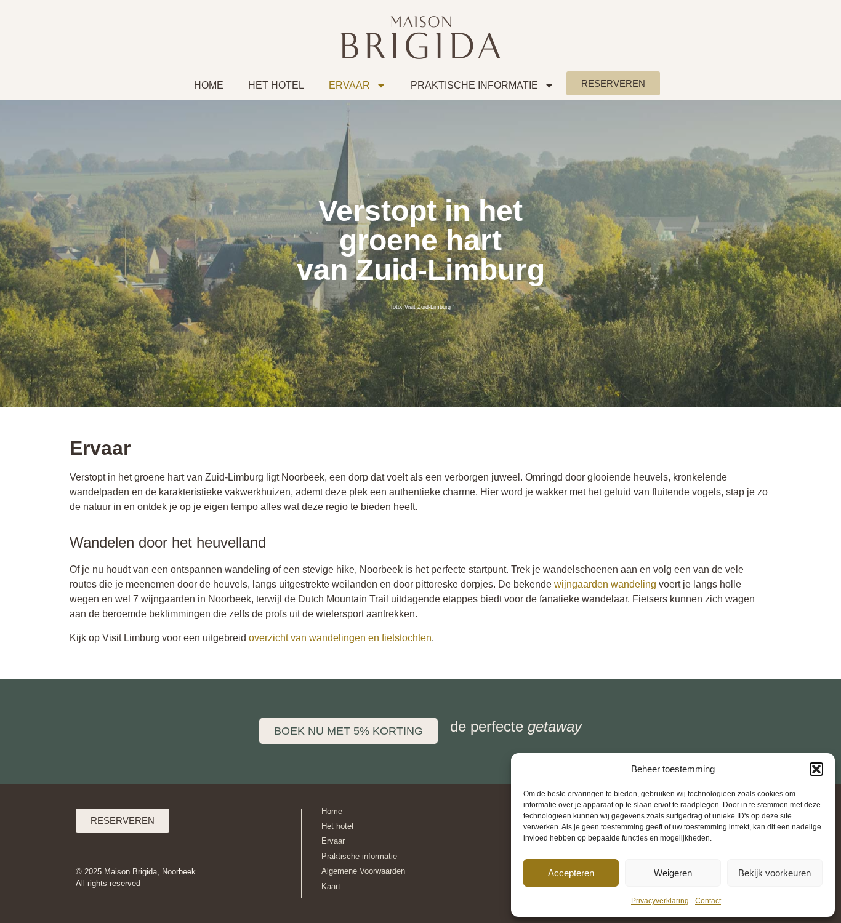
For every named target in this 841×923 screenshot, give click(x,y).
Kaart (330, 886)
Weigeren (673, 873)
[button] (816, 769)
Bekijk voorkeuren (774, 873)
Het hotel (337, 826)
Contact (708, 901)
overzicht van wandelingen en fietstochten (340, 638)
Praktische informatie (474, 85)
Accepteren (571, 873)
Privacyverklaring (660, 901)
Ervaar (349, 85)
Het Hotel (276, 85)
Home (208, 85)
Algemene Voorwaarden (363, 871)
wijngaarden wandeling (605, 584)
